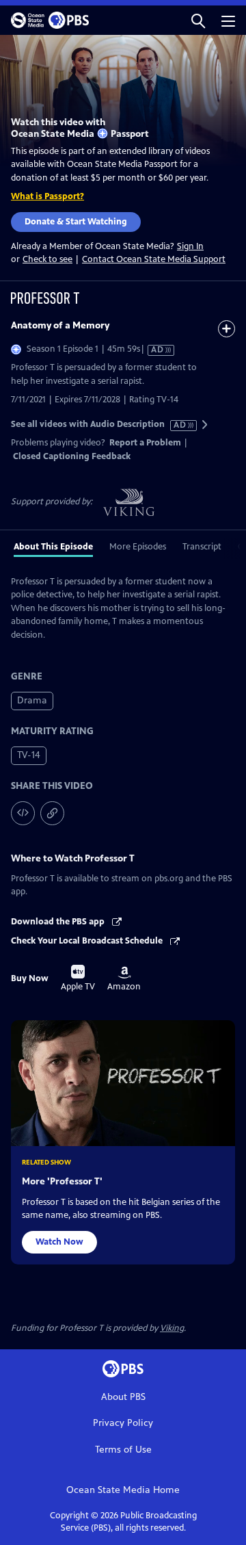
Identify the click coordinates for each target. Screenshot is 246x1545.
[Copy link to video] (52, 813)
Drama (32, 700)
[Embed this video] (23, 813)
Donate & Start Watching (76, 221)
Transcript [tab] (201, 546)
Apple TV (78, 978)
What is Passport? (47, 196)
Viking (172, 1328)
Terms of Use (123, 1449)
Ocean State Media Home (123, 1490)
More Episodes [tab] (137, 546)
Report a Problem (145, 442)
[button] (198, 20)
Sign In (190, 247)
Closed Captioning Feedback (72, 456)
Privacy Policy (123, 1423)
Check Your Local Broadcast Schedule (88, 940)
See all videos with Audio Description (99, 424)
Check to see (47, 259)
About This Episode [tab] (53, 546)
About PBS (123, 1397)
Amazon (124, 979)
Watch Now (59, 1241)
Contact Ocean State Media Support (154, 259)
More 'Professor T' (62, 1181)
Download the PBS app (59, 921)
